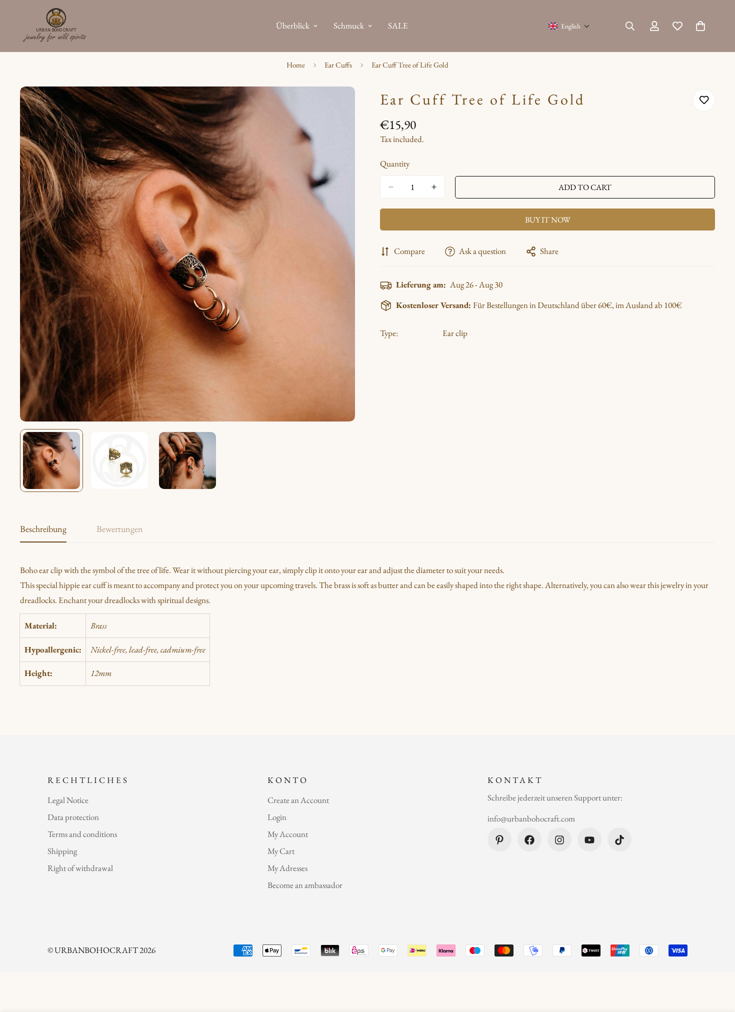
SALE (398, 25)
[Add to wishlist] (703, 100)
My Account (288, 834)
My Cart (281, 851)
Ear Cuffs (338, 65)
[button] (569, 26)
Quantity (395, 163)
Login (277, 817)
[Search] (630, 26)
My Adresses (288, 868)
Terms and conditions (82, 834)
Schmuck (349, 25)
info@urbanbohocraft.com (531, 818)
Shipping (62, 851)
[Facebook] (530, 840)
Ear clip (455, 333)
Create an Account (298, 800)
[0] (700, 26)
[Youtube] (590, 840)
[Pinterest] (500, 840)
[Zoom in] (333, 107)
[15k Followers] (560, 840)
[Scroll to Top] (715, 957)
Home (295, 65)
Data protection (73, 817)
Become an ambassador (305, 885)
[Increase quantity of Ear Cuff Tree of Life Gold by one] (434, 187)
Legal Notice (68, 800)
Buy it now (547, 219)
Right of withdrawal (80, 868)
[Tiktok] (620, 840)
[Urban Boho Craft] (56, 26)
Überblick (293, 25)
